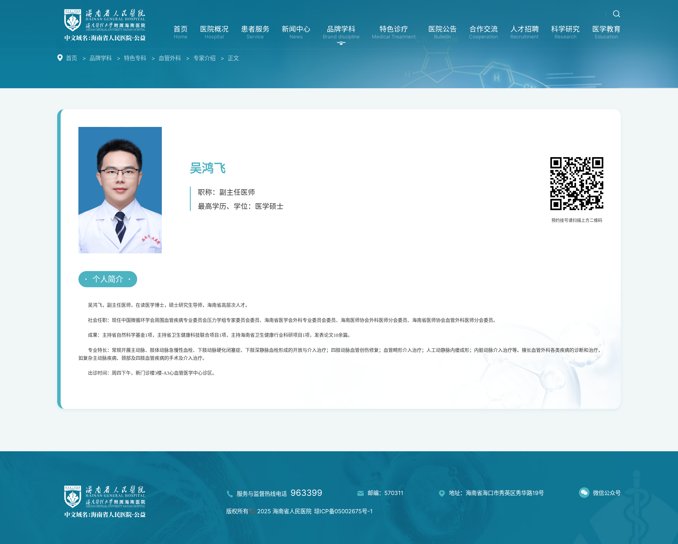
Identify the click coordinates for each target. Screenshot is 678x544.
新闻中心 (296, 32)
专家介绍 (204, 58)
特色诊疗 (394, 32)
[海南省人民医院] (104, 23)
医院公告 (442, 32)
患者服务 (255, 32)
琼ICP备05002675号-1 (343, 511)
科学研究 (565, 32)
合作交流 (483, 32)
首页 (180, 32)
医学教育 (606, 32)
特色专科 (135, 58)
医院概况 (214, 32)
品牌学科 (341, 32)
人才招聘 (524, 32)
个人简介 (107, 279)
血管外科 (170, 58)
